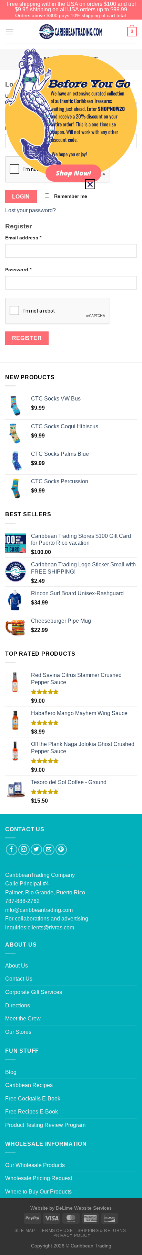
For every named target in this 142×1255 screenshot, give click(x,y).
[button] (90, 184)
